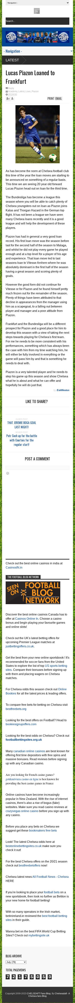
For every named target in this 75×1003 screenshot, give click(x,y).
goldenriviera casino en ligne (22, 779)
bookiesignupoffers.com (21, 724)
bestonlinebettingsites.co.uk (24, 846)
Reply (11, 88)
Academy (12, 91)
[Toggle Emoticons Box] (8, 473)
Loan (28, 91)
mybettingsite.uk (38, 935)
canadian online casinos (29, 751)
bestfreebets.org (16, 708)
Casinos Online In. (27, 618)
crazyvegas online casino (22, 811)
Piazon (35, 91)
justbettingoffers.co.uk (20, 646)
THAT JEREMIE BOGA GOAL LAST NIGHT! (21, 424)
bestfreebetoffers (29, 865)
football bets (52, 892)
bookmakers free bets (43, 830)
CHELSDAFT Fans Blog (39, 993)
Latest (12, 60)
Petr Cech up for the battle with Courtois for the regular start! (21, 440)
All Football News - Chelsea (50, 876)
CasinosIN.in (14, 567)
